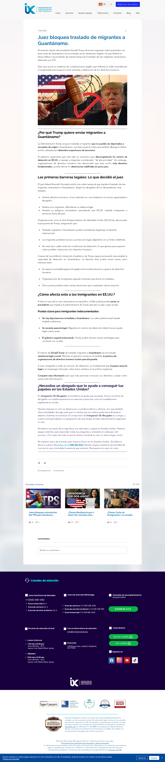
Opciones (142, 758)
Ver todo (136, 484)
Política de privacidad (11, 759)
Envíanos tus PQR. (115, 750)
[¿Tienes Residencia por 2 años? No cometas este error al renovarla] (82, 498)
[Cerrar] (162, 758)
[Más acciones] (125, 30)
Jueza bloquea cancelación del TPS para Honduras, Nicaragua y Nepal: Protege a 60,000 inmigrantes (43, 513)
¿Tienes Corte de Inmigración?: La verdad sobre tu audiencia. (119, 513)
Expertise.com (70, 726)
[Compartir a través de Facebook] (39, 463)
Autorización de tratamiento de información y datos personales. (85, 743)
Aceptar (154, 758)
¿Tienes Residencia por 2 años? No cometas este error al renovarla (81, 513)
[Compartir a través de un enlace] (45, 463)
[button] (123, 643)
